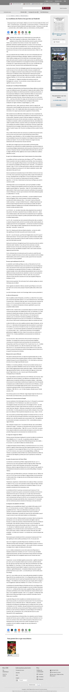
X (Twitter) (40, 676)
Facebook (40, 674)
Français (58, 42)
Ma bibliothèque (44, 12)
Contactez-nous (58, 1)
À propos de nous (20, 670)
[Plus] (17, 655)
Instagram (40, 679)
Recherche (47, 8)
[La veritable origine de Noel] (11, 647)
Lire (11, 655)
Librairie (18, 672)
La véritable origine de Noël (59, 100)
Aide (65, 1)
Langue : (49, 1)
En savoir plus (59, 83)
